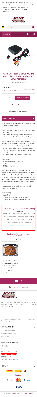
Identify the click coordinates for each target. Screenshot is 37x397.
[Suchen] (33, 27)
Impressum (5, 346)
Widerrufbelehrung (9, 351)
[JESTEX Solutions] (18, 20)
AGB (2, 349)
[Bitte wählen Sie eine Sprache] (3, 27)
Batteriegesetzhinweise (10, 360)
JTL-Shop (13, 393)
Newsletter (5, 336)
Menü (7, 34)
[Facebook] (16, 281)
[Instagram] (21, 281)
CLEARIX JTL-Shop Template (25, 393)
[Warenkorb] (33, 34)
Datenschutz (6, 357)
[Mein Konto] (27, 34)
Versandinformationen (9, 333)
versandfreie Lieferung (16, 90)
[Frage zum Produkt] (24, 104)
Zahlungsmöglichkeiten (9, 330)
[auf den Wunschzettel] (12, 104)
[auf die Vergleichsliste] (18, 104)
